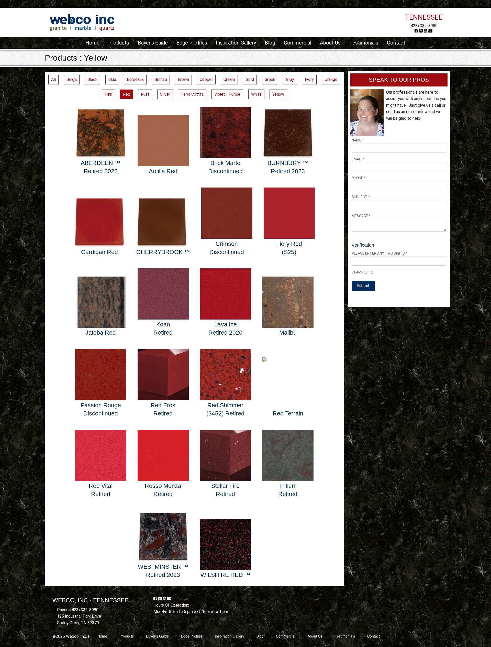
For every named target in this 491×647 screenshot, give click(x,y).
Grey (290, 79)
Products (118, 43)
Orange (331, 79)
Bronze (160, 79)
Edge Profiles (191, 43)
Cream (229, 79)
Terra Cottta (192, 94)
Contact (396, 43)
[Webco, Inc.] (82, 22)
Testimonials (363, 43)
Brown (183, 79)
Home (92, 43)
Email (358, 159)
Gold (250, 79)
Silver (165, 94)
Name (358, 140)
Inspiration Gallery (236, 43)
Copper (206, 79)
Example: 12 (362, 272)
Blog (270, 43)
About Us (330, 43)
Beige (71, 79)
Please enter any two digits (379, 253)
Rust (145, 94)
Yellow (278, 94)
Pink (108, 94)
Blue (112, 79)
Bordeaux (135, 79)
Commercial (297, 43)
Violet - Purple (227, 94)
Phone (359, 178)
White (256, 94)
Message (361, 216)
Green (270, 79)
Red (126, 94)
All (53, 79)
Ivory (309, 79)
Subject (361, 197)
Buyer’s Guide (153, 43)
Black (92, 79)
